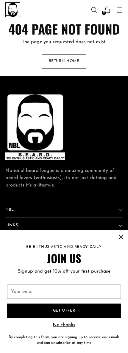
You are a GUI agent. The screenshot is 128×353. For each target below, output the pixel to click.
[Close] (121, 237)
